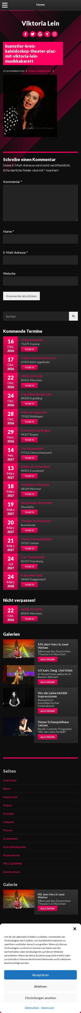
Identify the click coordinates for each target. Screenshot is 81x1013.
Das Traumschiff (33, 557)
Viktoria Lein (40, 23)
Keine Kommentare (39, 71)
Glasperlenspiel (32, 340)
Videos (7, 805)
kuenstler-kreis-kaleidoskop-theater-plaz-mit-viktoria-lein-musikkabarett (30, 53)
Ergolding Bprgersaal (36, 394)
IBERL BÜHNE (32, 376)
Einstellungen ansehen (40, 998)
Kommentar (12, 182)
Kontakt (8, 813)
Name (8, 231)
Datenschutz (32, 1007)
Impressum (47, 1007)
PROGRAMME (12, 863)
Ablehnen (40, 986)
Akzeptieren (40, 975)
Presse (7, 830)
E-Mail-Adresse (15, 252)
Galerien (8, 822)
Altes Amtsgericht (34, 412)
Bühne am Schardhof (35, 466)
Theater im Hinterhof (36, 521)
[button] (75, 929)
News (7, 788)
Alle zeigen (47, 659)
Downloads (10, 838)
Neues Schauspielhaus (36, 539)
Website (9, 273)
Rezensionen (11, 855)
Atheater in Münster (35, 485)
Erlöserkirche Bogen (35, 430)
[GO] (73, 316)
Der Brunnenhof (32, 448)
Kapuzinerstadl (32, 575)
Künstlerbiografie (14, 847)
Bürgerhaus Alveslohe (36, 503)
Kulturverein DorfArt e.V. (38, 358)
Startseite (9, 780)
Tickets (29, 349)
